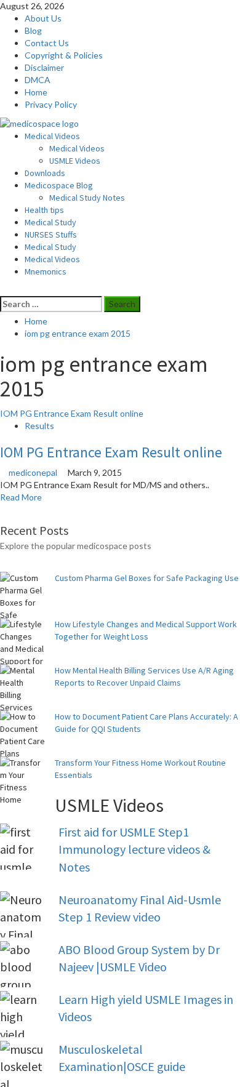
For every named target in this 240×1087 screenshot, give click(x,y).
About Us (43, 18)
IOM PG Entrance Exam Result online (71, 413)
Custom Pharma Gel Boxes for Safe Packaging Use (147, 578)
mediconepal (34, 472)
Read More (21, 497)
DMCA (37, 79)
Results (39, 425)
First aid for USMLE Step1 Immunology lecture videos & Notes (134, 849)
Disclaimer (44, 67)
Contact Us (47, 43)
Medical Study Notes (87, 197)
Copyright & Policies (64, 55)
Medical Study (50, 222)
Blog (33, 30)
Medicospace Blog (59, 185)
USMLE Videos (74, 160)
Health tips (44, 209)
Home (36, 92)
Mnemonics (45, 271)
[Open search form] (3, 289)
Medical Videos (52, 136)
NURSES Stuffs (51, 234)
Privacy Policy (51, 104)
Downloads (45, 172)
